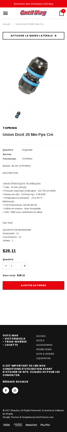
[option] (33, 75)
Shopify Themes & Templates (17, 417)
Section (7, 154)
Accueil (6, 24)
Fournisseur (9, 159)
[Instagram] (15, 390)
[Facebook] (6, 390)
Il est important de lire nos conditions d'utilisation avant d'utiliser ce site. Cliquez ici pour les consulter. (31, 370)
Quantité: (8, 259)
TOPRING (10, 128)
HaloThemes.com (45, 417)
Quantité (8, 150)
